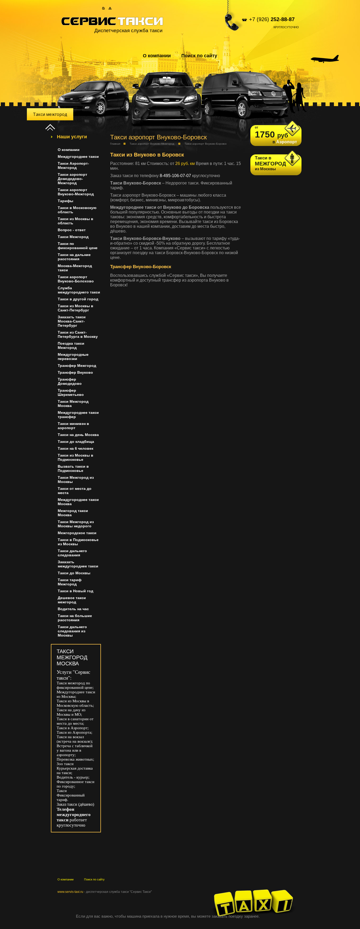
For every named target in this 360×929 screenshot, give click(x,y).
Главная (115, 143)
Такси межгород (50, 114)
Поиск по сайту (199, 55)
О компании (157, 55)
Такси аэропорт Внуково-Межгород (152, 143)
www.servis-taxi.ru (70, 892)
